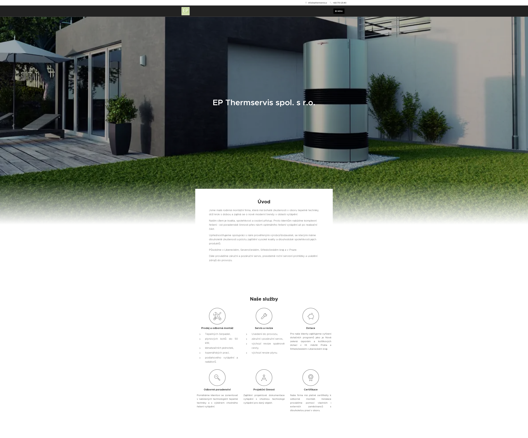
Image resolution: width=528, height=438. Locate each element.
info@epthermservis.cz (317, 2)
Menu (340, 11)
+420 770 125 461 (339, 2)
